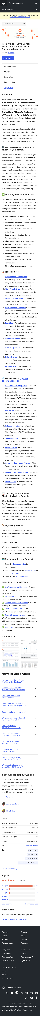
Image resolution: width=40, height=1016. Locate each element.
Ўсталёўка (8, 77)
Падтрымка (8, 88)
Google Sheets (32, 863)
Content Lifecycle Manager (15, 615)
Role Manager (10, 482)
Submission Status (12, 438)
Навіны (4, 936)
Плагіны (24, 939)
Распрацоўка (9, 82)
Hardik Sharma (11, 811)
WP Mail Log (9, 596)
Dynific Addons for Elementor (16, 587)
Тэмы (23, 936)
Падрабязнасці (10, 66)
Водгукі (7, 72)
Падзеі (23, 953)
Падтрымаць (27, 957)
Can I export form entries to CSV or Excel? (11, 727)
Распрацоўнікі (7, 957)
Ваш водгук (6, 904)
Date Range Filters (12, 348)
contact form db (32, 854)
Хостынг (5, 939)
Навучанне (6, 950)
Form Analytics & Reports (15, 308)
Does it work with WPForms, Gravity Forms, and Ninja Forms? (14, 704)
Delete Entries (11, 357)
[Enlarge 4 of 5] (35, 643)
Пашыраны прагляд (9, 869)
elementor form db (31, 859)
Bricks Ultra (9, 627)
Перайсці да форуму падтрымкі (14, 919)
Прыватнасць (7, 943)
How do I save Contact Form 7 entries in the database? (13, 681)
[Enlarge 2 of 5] (16, 652)
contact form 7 (32, 850)
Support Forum (30, 570)
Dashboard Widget (13, 338)
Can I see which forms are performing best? (10, 742)
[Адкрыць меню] (36, 3)
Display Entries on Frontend (16, 472)
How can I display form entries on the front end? (11, 758)
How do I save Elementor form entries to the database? (13, 689)
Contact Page (13, 573)
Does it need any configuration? (14, 712)
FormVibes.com (22, 576)
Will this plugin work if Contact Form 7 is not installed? (13, 719)
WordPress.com (9, 967)
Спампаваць (8, 58)
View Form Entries (12, 289)
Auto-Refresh (10, 366)
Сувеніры (25, 961)
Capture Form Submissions (16, 277)
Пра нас (5, 932)
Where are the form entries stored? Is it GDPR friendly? (12, 766)
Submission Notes (12, 426)
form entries (22, 863)
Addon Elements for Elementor (16, 603)
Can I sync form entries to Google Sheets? (11, 697)
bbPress (6, 975)
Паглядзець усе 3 (32, 845)
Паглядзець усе (31, 904)
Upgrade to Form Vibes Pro (15, 379)
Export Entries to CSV (14, 298)
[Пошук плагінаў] (24, 24)
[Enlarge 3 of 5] (16, 661)
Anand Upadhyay (12, 804)
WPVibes (11, 53)
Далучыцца (25, 950)
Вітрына (24, 932)
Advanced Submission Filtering (17, 463)
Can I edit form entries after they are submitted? (11, 735)
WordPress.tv (8, 961)
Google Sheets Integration (16, 386)
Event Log (9, 323)
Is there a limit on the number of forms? (10, 750)
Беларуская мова (14, 988)
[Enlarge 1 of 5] (16, 643)
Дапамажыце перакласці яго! (20, 17)
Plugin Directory (7, 9)
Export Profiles (11, 448)
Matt (5, 971)
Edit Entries (10, 410)
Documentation (19, 564)
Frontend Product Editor (14, 609)
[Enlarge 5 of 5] (35, 663)
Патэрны (24, 943)
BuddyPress (7, 978)
